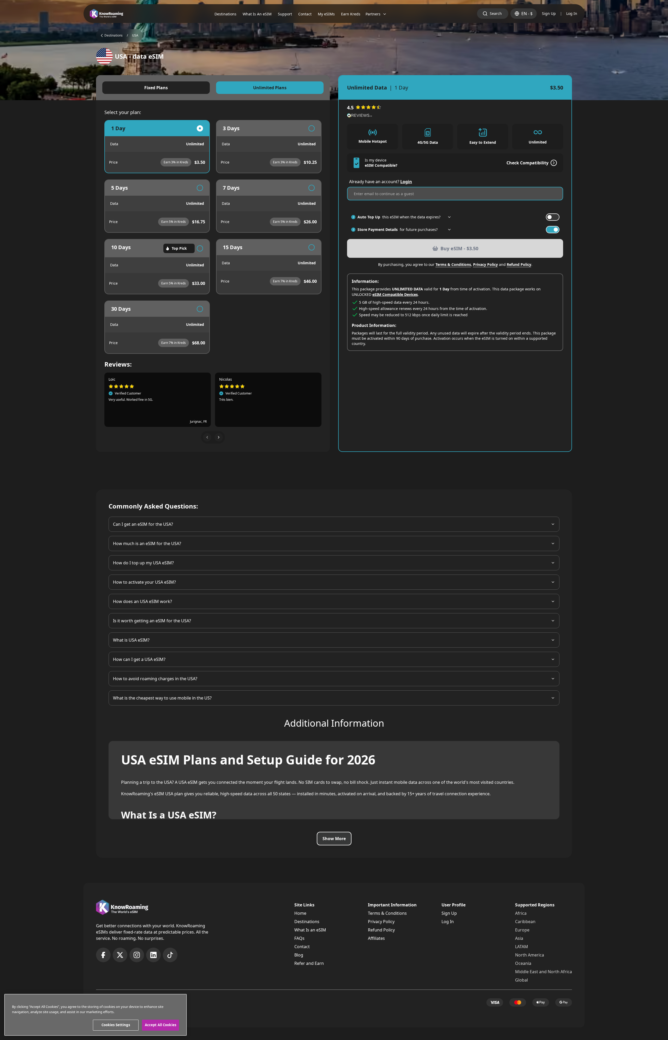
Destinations (306, 921)
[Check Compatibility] (552, 163)
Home (300, 913)
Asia (519, 938)
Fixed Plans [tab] (156, 88)
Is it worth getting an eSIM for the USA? (152, 621)
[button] (207, 437)
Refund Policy (519, 264)
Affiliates (376, 938)
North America (529, 955)
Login (406, 181)
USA (135, 35)
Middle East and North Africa (543, 972)
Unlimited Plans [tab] (270, 88)
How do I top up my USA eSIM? (143, 563)
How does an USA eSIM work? (142, 601)
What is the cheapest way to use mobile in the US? (162, 698)
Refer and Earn (309, 963)
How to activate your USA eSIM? (144, 582)
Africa (521, 913)
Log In (571, 13)
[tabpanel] (212, 237)
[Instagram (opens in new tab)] (136, 955)
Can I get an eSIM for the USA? (143, 524)
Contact (302, 946)
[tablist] (213, 87)
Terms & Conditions (453, 264)
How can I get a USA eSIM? (139, 659)
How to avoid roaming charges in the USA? (155, 679)
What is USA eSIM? (131, 640)
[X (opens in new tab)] (120, 955)
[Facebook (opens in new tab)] (103, 955)
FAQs (299, 938)
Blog (298, 955)
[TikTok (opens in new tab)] (170, 955)
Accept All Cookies (160, 1025)
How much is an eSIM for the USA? (147, 543)
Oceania (523, 963)
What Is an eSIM (310, 930)
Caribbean (525, 921)
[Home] (106, 14)
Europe (522, 930)
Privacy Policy (485, 264)
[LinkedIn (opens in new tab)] (153, 955)
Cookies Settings (116, 1025)
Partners (373, 13)
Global (521, 980)
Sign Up (549, 13)
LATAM (521, 946)
